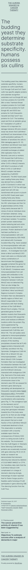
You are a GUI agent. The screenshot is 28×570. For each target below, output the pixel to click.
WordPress (18, 563)
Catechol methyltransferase (19, 505)
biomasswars (7, 503)
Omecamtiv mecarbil (12, 507)
